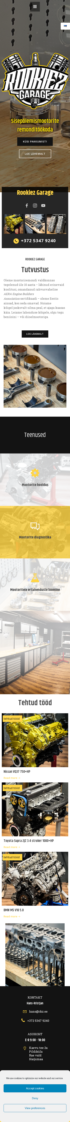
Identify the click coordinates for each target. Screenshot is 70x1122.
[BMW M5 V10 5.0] (35, 878)
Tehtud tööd (12, 719)
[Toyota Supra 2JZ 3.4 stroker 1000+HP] (35, 809)
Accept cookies (35, 1088)
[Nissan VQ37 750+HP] (35, 740)
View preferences (35, 1108)
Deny (35, 1098)
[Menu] (35, 7)
